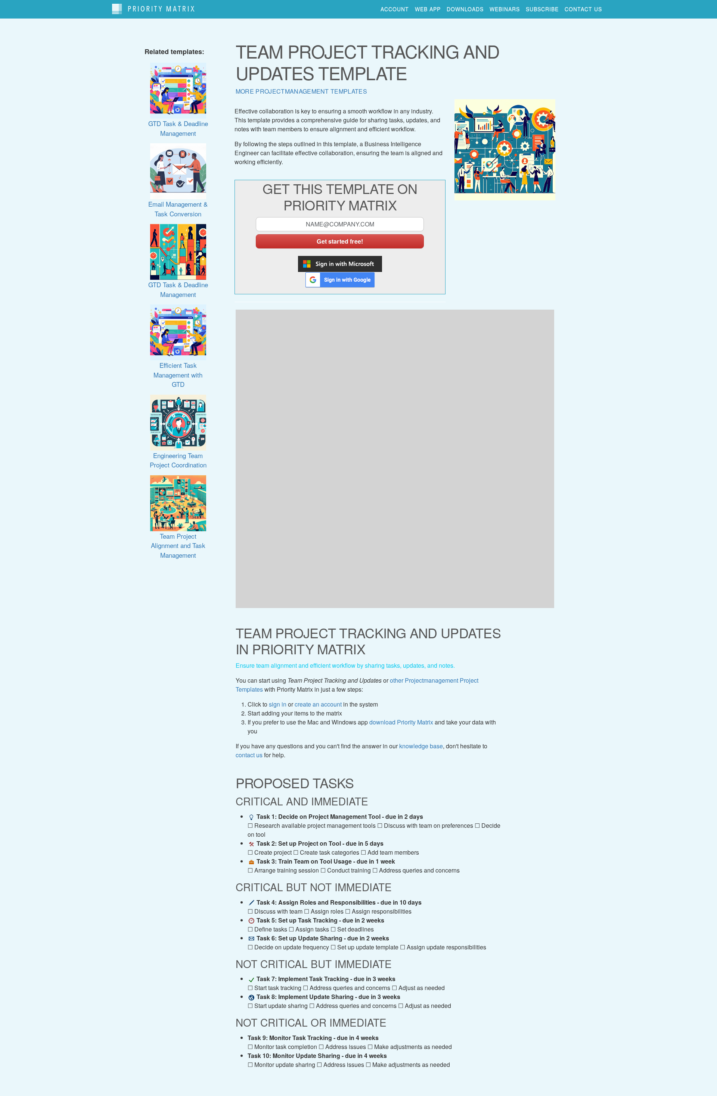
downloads (465, 9)
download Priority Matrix (401, 722)
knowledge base (421, 746)
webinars (505, 9)
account (395, 9)
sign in (277, 704)
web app (428, 9)
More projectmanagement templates (301, 91)
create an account (318, 704)
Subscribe (542, 9)
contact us (583, 9)
